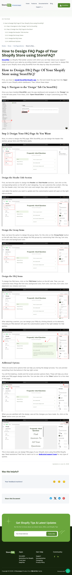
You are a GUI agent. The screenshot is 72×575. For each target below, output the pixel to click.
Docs (9, 46)
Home (4, 46)
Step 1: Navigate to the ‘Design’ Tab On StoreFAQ (22, 26)
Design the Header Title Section (18, 32)
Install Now (65, 5)
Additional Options (14, 41)
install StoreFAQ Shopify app (25, 80)
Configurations (18, 46)
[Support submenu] (42, 7)
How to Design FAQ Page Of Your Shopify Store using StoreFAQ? (24, 23)
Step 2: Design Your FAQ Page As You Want (20, 29)
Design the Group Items (16, 35)
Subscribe (51, 534)
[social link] (54, 556)
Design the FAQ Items (15, 38)
